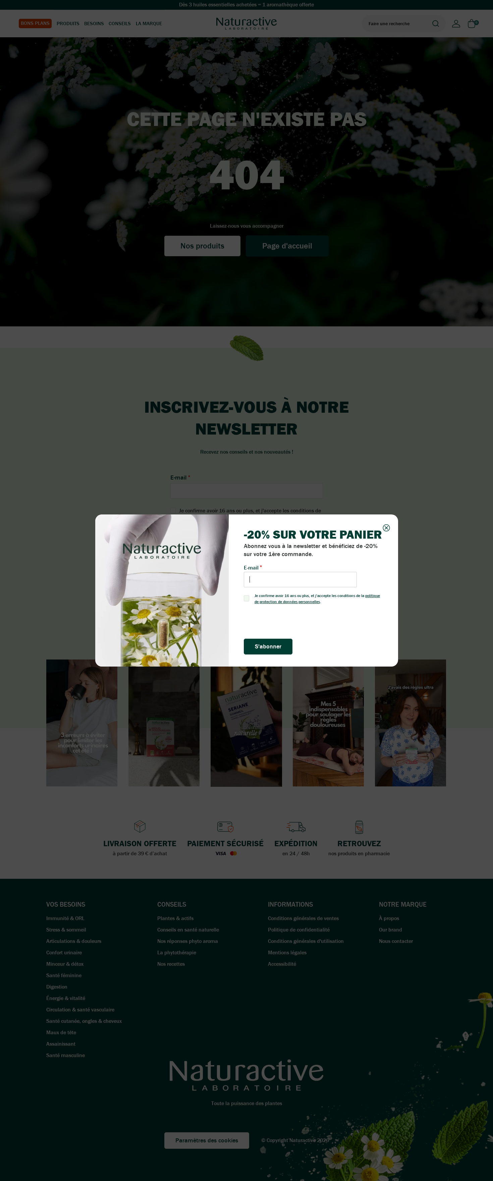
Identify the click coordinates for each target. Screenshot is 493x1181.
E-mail (251, 567)
